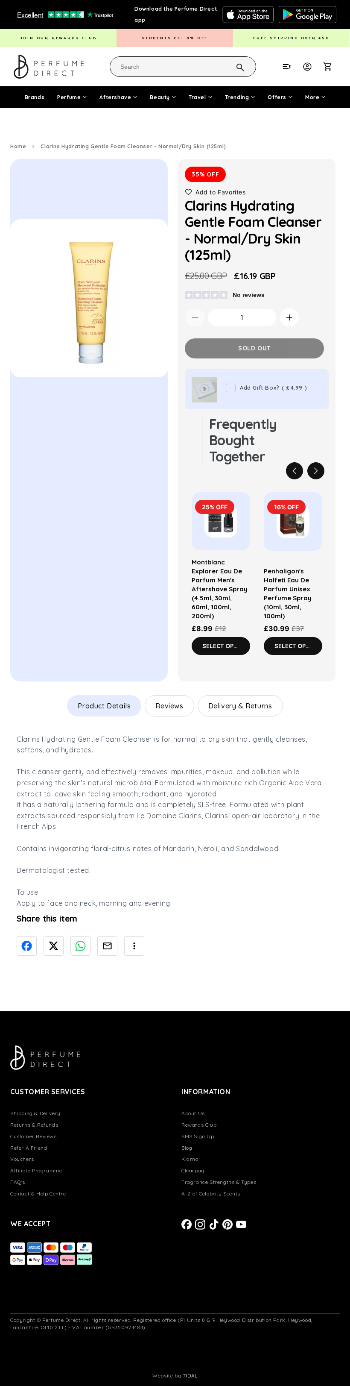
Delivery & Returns (240, 706)
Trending (237, 97)
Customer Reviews (33, 1136)
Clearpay (192, 1170)
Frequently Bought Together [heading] (243, 440)
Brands (35, 97)
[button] (332, 67)
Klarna (190, 1159)
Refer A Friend (28, 1148)
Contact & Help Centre (38, 1193)
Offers (277, 97)
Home (18, 146)
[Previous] (294, 470)
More (312, 97)
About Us (193, 1113)
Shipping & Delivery (35, 1113)
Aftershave (115, 97)
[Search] (229, 66)
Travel (197, 97)
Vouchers (22, 1159)
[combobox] (183, 66)
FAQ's (17, 1182)
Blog (186, 1148)
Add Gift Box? (273, 387)
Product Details (104, 706)
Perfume (69, 97)
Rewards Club (198, 1125)
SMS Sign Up (197, 1136)
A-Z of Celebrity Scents (210, 1193)
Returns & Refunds (34, 1125)
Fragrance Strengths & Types (218, 1182)
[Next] (315, 470)
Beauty (160, 97)
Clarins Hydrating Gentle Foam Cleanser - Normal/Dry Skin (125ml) (133, 146)
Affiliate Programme (36, 1170)
